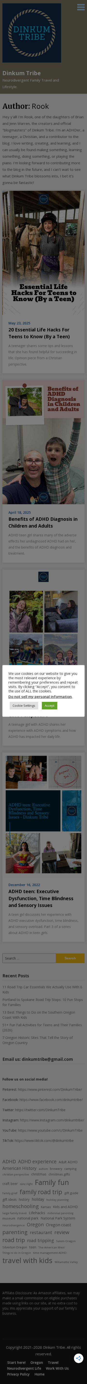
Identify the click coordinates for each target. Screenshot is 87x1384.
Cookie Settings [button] (24, 705)
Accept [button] (49, 705)
